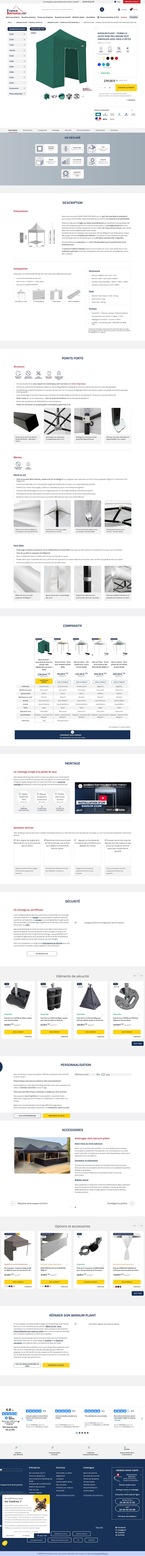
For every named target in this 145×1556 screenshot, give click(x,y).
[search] (102, 9)
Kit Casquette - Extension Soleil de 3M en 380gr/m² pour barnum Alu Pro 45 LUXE (17, 1270)
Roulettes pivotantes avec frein (28, 1172)
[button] (133, 9)
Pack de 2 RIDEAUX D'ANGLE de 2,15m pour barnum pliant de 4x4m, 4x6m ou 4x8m (125, 1270)
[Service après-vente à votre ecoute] (127, 1448)
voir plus (29, 1420)
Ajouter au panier (126, 88)
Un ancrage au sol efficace (28, 909)
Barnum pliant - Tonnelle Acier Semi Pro (31, 22)
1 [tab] (70, 1207)
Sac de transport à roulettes (27, 1158)
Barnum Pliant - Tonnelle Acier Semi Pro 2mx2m (65, 22)
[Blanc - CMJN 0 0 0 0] (5, 1286)
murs (59, 1326)
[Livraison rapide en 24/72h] (54, 1448)
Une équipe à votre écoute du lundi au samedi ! (61, 2)
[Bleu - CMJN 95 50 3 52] (9, 1286)
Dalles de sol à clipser (24, 1184)
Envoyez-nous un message (127, 1490)
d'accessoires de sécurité (52, 943)
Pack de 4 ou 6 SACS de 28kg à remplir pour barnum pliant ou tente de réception (54, 1020)
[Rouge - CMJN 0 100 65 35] (12, 1286)
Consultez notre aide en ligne (127, 1494)
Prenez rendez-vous (127, 1485)
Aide (118, 2)
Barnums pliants (17, 29)
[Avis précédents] (22, 1418)
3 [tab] (75, 1207)
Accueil (11, 22)
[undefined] (18, 1422)
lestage (35, 917)
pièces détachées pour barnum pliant (29, 1331)
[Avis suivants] (142, 1418)
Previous (13, 1203)
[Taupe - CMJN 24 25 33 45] (120, 1287)
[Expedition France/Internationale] (91, 1448)
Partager (131, 100)
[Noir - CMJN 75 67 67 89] (118, 1287)
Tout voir (99, 1527)
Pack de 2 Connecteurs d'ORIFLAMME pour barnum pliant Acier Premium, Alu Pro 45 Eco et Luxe (90, 1270)
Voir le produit (63, 682)
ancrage (38, 920)
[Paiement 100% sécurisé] (18, 1448)
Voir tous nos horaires (126, 1516)
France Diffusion (101, 1553)
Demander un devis (132, 1)
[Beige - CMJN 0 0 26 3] (7, 1286)
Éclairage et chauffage (24, 1143)
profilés (48, 1340)
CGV (27, 925)
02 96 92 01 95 (88, 2)
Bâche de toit (51, 1326)
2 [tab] (73, 1207)
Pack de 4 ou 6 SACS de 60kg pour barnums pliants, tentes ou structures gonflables (90, 1020)
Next (132, 1203)
